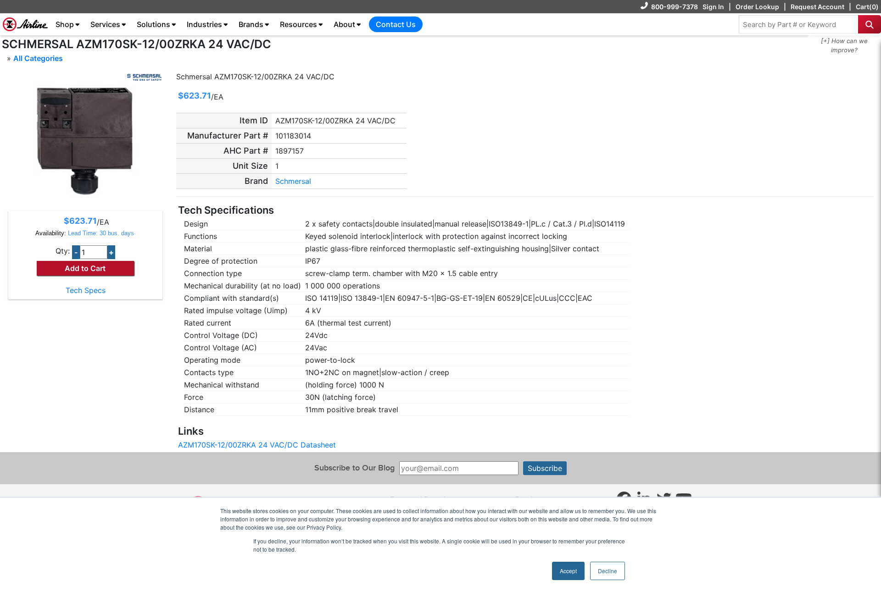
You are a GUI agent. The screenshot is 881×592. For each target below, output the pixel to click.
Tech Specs (86, 290)
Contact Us (396, 24)
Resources (298, 24)
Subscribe (545, 468)
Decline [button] (607, 571)
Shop (65, 24)
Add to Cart (85, 268)
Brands (251, 24)
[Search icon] (869, 24)
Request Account (817, 7)
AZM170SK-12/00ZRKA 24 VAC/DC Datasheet (257, 444)
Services (105, 24)
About (344, 24)
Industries (204, 24)
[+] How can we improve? (844, 45)
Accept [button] (568, 571)
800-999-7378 (674, 7)
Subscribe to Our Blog (354, 468)
